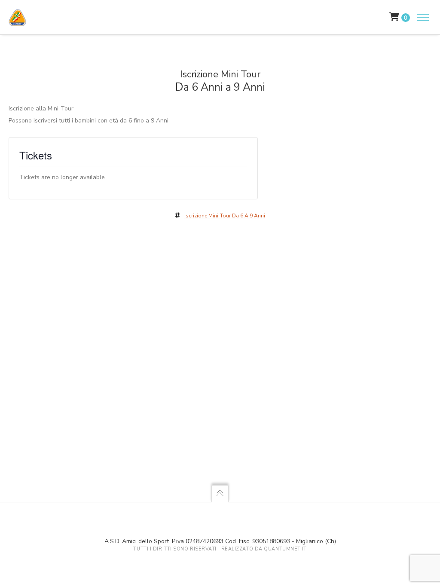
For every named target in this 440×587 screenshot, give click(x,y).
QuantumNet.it (285, 549)
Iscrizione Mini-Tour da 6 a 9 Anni (224, 215)
